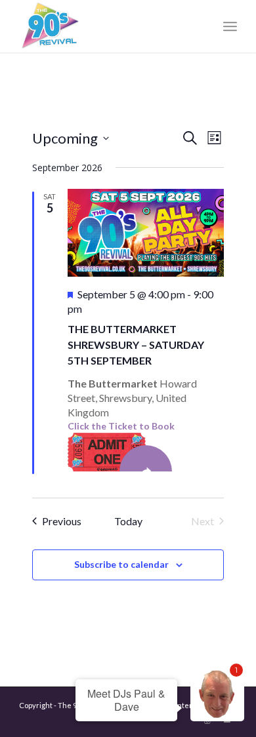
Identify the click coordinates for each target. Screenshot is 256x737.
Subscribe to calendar (121, 564)
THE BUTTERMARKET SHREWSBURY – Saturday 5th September (136, 345)
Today (128, 521)
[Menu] (230, 26)
